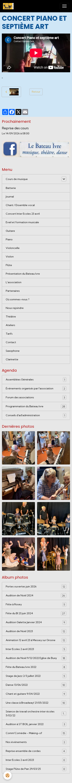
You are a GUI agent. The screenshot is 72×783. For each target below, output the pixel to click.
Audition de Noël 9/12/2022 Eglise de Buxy (35, 658)
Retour (36, 91)
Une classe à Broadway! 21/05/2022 (35, 703)
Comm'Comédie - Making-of (35, 733)
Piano (9, 239)
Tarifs (9, 333)
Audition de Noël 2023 (35, 631)
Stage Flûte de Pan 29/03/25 (35, 769)
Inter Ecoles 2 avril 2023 (35, 649)
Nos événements (35, 742)
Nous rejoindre (15, 308)
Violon (10, 256)
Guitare (10, 230)
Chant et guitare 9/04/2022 (35, 694)
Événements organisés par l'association (35, 388)
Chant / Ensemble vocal (20, 205)
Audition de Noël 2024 (35, 595)
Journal (10, 196)
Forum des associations (35, 397)
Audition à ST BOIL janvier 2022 (35, 724)
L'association (13, 282)
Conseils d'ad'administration (35, 415)
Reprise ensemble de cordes (35, 751)
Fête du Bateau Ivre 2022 (35, 667)
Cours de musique (17, 179)
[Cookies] (7, 775)
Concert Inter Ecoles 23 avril (23, 213)
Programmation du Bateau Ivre (35, 406)
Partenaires (13, 290)
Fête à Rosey (35, 604)
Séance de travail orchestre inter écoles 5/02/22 (35, 713)
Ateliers (10, 325)
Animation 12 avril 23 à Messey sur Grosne (35, 640)
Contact (11, 342)
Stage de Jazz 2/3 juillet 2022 (35, 676)
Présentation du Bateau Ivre (23, 273)
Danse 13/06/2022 (35, 685)
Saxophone (13, 350)
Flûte (9, 265)
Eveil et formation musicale (22, 222)
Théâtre (11, 316)
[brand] (9, 6)
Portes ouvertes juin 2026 (35, 586)
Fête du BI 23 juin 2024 (35, 613)
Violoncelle (13, 248)
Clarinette (12, 359)
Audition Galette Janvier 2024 (35, 622)
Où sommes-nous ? (17, 299)
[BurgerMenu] (64, 6)
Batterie (11, 188)
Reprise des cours (15, 128)
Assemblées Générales (35, 379)
